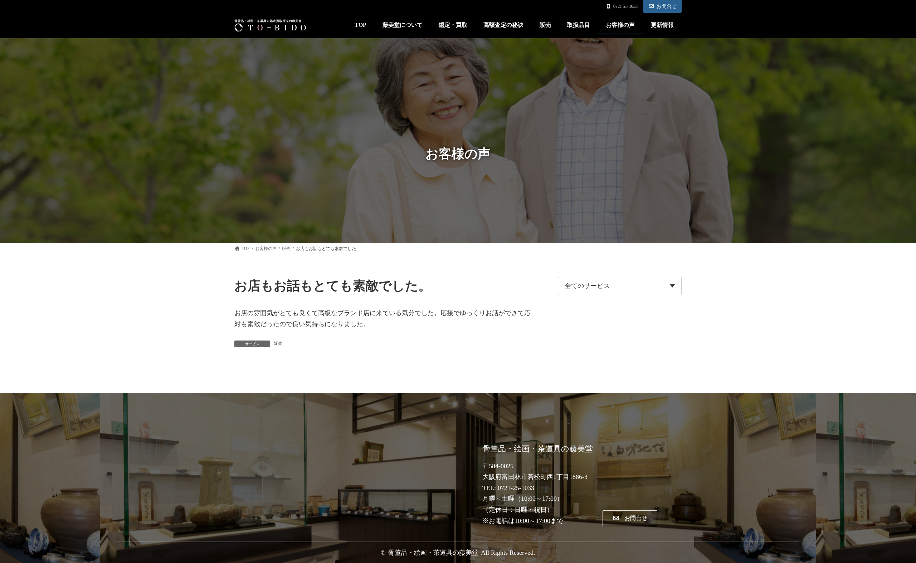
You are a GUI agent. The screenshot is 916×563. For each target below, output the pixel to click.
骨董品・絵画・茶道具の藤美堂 (433, 552)
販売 (278, 343)
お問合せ (667, 6)
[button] (630, 518)
